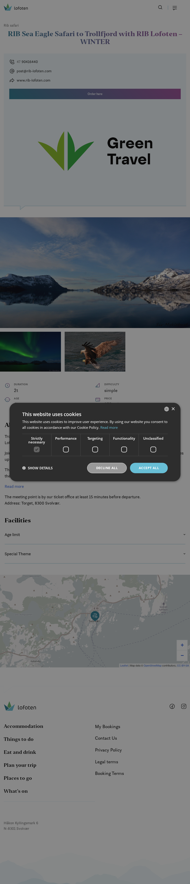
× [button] (173, 408)
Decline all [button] (107, 468)
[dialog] (95, 442)
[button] (37, 468)
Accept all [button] (149, 468)
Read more (109, 427)
